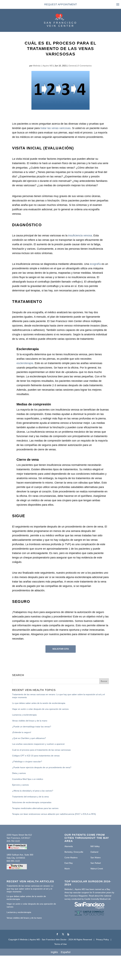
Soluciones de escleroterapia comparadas (31, 802)
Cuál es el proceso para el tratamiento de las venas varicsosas (41, 750)
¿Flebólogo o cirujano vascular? (27, 761)
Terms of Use (60, 944)
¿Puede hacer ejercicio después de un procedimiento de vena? (41, 767)
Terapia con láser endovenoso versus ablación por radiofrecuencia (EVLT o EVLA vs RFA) (54, 814)
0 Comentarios (85, 65)
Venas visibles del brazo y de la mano (29, 720)
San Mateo (95, 857)
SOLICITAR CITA (60, 649)
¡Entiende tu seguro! (21, 732)
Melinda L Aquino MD (43, 65)
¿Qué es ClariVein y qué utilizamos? (29, 738)
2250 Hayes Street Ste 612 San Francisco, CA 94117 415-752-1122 (19, 838)
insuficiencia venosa (80, 235)
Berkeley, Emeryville (73, 852)
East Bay (68, 863)
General (72, 65)
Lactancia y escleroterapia (24, 715)
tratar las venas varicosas (55, 128)
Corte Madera (70, 857)
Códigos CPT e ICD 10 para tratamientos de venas (36, 755)
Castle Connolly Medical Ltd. (97, 899)
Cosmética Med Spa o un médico (27, 779)
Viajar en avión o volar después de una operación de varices (40, 709)
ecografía (95, 263)
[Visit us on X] (63, 934)
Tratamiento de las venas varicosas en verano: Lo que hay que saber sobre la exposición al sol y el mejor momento (58, 696)
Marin (67, 868)
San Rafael (95, 863)
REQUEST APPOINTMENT (60, 4)
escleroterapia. (25, 363)
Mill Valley (95, 846)
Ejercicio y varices (20, 785)
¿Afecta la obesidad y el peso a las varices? (32, 791)
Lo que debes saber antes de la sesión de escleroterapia (38, 703)
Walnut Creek (96, 868)
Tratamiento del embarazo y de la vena (30, 796)
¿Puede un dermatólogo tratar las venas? (31, 726)
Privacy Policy (102, 939)
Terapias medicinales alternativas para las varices (35, 808)
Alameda (68, 846)
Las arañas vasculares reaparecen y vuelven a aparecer (38, 744)
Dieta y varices (19, 773)
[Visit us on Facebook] (57, 934)
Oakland (94, 852)
